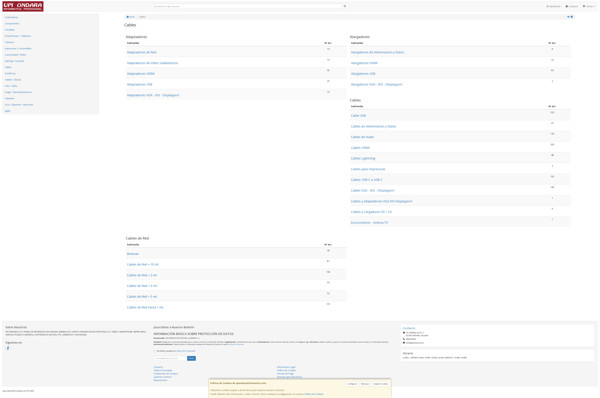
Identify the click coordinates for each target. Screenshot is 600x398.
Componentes (12, 23)
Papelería (9, 98)
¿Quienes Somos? (163, 376)
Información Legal (286, 367)
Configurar (352, 384)
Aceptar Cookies (380, 384)
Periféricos (10, 73)
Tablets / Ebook (13, 79)
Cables (8, 67)
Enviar (191, 358)
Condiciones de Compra (166, 373)
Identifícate (555, 6)
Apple (7, 110)
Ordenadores (11, 17)
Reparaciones (160, 380)
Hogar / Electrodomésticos (18, 92)
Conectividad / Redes (15, 54)
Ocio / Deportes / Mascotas (19, 104)
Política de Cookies (313, 394)
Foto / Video (11, 85)
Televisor (9, 42)
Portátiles (10, 29)
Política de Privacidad (235, 344)
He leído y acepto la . (176, 351)
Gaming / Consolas (14, 60)
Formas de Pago (285, 373)
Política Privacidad (163, 370)
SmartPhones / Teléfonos (18, 35)
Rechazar (365, 384)
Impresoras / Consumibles (18, 48)
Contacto (573, 6)
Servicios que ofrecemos (289, 376)
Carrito (589, 6)
